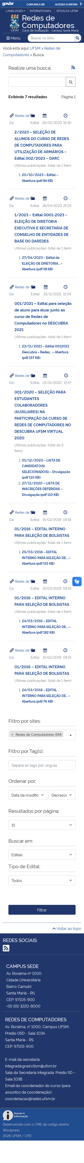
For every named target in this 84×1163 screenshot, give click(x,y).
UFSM (16, 1135)
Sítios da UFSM (67, 11)
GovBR (8, 4)
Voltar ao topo (68, 928)
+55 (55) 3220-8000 (23, 1005)
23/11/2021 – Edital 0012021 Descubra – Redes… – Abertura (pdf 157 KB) (45, 352)
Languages (14, 11)
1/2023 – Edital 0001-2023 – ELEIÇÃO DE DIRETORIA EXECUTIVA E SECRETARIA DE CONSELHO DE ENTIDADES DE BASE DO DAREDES (41, 227)
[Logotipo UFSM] (15, 21)
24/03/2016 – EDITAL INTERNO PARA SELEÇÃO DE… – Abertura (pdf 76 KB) (46, 695)
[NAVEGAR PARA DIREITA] (81, 3)
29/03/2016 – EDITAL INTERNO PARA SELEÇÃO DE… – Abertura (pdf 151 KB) (46, 557)
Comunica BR (36, 4)
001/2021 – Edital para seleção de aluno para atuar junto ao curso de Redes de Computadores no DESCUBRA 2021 (43, 316)
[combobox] (42, 735)
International (41, 11)
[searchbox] (65, 734)
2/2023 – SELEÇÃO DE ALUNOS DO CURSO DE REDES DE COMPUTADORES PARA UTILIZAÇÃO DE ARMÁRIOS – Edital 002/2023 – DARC (41, 145)
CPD (28, 1135)
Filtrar (42, 909)
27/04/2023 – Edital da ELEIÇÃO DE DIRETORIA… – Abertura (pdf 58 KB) (42, 263)
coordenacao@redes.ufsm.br (30, 1098)
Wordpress (11, 1130)
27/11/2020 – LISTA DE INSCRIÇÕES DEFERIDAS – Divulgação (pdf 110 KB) (42, 489)
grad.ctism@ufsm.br (39, 1065)
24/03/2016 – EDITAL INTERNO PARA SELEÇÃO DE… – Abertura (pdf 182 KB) (46, 626)
